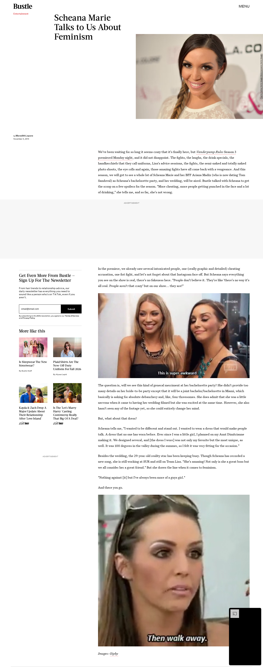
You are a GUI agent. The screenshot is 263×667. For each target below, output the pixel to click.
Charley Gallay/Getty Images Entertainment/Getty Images (261, 76)
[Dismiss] (257, 611)
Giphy (114, 653)
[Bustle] (22, 6)
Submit (71, 308)
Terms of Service (72, 316)
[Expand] (233, 611)
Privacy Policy (29, 318)
